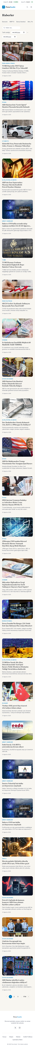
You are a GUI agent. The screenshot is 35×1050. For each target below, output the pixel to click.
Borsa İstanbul (20, 21)
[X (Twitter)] (15, 1027)
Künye (4, 1037)
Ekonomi (4, 21)
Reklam (18, 1037)
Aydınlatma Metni (17, 1039)
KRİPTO (12, 21)
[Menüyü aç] (31, 7)
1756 (24, 996)
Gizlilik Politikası (27, 1037)
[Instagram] (19, 1027)
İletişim (11, 1037)
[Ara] (27, 7)
